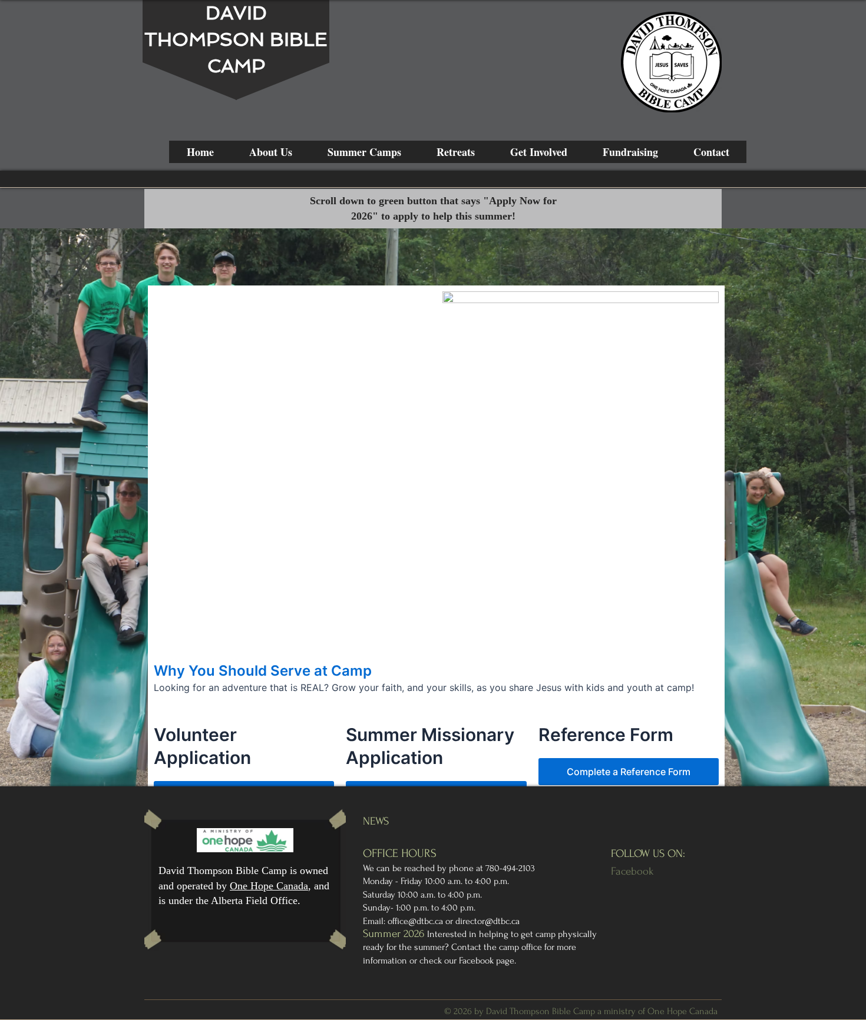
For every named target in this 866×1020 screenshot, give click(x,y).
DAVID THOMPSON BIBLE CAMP (236, 39)
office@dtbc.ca (415, 921)
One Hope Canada (269, 886)
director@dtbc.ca (487, 921)
